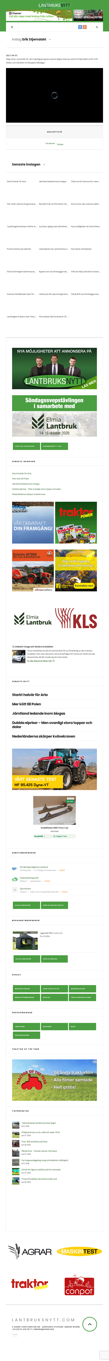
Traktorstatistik (51, 989)
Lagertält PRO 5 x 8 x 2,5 (51, 934)
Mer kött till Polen (20, 478)
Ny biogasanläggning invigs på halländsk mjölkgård (45, 1160)
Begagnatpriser (22, 989)
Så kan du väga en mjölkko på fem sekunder (41, 1169)
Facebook (50, 143)
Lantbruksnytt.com (44, 1320)
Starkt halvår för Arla (21, 473)
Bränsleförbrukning (24, 997)
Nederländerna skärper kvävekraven (28, 494)
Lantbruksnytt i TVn (52, 446)
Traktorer (20, 1027)
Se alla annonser (22, 905)
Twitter (60, 144)
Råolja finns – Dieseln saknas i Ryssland (39, 1151)
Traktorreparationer (81, 997)
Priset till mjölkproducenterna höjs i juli (39, 1179)
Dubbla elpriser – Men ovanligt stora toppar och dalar (36, 489)
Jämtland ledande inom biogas (26, 483)
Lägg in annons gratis (53, 905)
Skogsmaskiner (22, 1035)
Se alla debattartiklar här (39, 661)
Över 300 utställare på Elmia (34, 1141)
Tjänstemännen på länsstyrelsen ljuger (39, 1123)
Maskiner (47, 1027)
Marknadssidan (78, 989)
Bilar (73, 1027)
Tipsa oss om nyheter (24, 446)
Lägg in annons (50, 959)
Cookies (15, 1334)
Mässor (46, 997)
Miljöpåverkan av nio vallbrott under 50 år (41, 1132)
